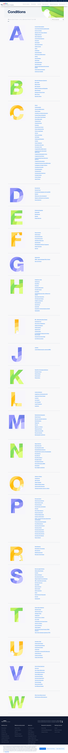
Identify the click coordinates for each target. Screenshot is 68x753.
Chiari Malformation (38, 119)
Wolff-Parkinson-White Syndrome (41, 697)
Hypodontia (37, 306)
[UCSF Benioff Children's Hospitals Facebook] (57, 720)
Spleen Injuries (37, 588)
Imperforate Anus (38, 321)
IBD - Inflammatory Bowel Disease (41, 319)
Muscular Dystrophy (38, 432)
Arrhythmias (37, 50)
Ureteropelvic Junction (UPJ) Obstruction (42, 651)
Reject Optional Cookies (60, 748)
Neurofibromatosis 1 (38, 457)
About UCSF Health (31, 743)
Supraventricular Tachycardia (40, 594)
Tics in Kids (37, 619)
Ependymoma (37, 214)
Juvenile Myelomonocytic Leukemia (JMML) (43, 349)
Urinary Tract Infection (39, 657)
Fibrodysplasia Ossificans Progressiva (42, 244)
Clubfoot (36, 141)
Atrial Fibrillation (38, 58)
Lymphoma (37, 406)
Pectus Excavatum (38, 504)
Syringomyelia (37, 598)
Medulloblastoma (38, 420)
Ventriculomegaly (38, 682)
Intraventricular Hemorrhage (40, 336)
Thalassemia (37, 615)
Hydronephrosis (38, 302)
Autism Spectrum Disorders (40, 69)
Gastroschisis (37, 257)
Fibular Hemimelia (38, 246)
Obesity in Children (38, 476)
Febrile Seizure (37, 234)
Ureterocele (37, 649)
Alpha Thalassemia (38, 36)
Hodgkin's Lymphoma (39, 300)
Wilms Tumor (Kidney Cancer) (40, 695)
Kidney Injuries (37, 375)
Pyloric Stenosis (38, 537)
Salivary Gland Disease (39, 570)
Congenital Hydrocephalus (40, 161)
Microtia (36, 424)
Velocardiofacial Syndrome (40, 672)
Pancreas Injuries (38, 498)
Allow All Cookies (42, 748)
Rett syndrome (37, 550)
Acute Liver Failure (38, 30)
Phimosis (36, 508)
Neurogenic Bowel (38, 459)
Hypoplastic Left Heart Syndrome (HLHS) (42, 308)
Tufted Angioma (38, 627)
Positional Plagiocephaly (39, 514)
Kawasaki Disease (38, 371)
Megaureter (37, 422)
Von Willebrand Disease (39, 686)
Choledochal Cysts (38, 123)
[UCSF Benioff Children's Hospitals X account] (59, 720)
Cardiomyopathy (38, 107)
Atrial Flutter (37, 60)
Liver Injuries (37, 400)
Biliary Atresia (37, 84)
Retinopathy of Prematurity (40, 548)
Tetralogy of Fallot (38, 613)
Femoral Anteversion (38, 236)
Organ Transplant (38, 482)
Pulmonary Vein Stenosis (39, 535)
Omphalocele (37, 478)
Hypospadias (37, 310)
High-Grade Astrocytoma (39, 296)
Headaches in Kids (38, 279)
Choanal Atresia (38, 121)
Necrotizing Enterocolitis (39, 447)
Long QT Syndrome (38, 404)
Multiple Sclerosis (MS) (39, 430)
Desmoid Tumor (38, 190)
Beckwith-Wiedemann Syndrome (41, 80)
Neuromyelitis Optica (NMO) (40, 463)
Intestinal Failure (38, 331)
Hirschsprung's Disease (39, 298)
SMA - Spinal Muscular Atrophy (40, 580)
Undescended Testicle (39, 643)
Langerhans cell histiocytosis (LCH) (41, 394)
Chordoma (37, 125)
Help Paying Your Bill (5, 741)
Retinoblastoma (38, 546)
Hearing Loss (37, 281)
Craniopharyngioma (38, 169)
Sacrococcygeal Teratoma (39, 568)
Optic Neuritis (37, 480)
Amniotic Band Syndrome (39, 38)
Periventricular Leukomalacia (40, 506)
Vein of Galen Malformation (40, 670)
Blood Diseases (38, 90)
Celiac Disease (37, 111)
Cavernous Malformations (39, 109)
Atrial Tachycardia (38, 64)
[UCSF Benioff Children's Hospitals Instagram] (60, 720)
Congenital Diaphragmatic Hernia (41, 154)
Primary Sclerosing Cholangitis (40, 521)
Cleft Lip (36, 133)
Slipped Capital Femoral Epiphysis (41, 578)
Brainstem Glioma (38, 96)
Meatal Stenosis (38, 416)
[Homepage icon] (8, 4)
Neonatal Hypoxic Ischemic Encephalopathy (43, 451)
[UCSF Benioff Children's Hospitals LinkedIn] (62, 720)
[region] (34, 749)
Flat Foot (36, 248)
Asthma (36, 56)
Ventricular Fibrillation (39, 676)
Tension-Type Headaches (39, 607)
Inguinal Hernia (37, 329)
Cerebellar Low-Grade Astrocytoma (41, 113)
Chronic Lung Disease (39, 131)
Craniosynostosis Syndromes (40, 173)
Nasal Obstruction (38, 445)
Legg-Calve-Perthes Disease (40, 396)
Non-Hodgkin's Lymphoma (40, 467)
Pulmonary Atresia (38, 527)
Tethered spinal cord (38, 611)
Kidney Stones (37, 377)
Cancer (36, 105)
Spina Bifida (37, 584)
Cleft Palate (37, 137)
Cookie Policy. (7, 751)
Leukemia (36, 398)
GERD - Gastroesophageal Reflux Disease (42, 259)
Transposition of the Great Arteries (41, 621)
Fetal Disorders (37, 242)
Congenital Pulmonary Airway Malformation (43, 163)
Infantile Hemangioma (39, 325)
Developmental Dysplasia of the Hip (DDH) (42, 192)
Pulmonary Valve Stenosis (39, 533)
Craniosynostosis (38, 171)
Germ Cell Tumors (38, 261)
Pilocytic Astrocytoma (39, 512)
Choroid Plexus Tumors (39, 127)
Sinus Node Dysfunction (39, 576)
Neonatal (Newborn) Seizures (40, 449)
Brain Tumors (37, 94)
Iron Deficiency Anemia (39, 338)
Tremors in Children (38, 623)
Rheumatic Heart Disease (39, 554)
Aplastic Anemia (38, 46)
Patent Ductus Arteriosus (39, 500)
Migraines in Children (39, 426)
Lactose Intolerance (38, 392)
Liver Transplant (38, 402)
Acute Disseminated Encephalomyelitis (42, 28)
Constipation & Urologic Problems (41, 165)
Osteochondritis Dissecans (40, 486)
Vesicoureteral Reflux (39, 684)
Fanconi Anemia (38, 232)
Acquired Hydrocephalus (39, 26)
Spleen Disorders (38, 586)
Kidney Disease (38, 373)
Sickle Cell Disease (38, 574)
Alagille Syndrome (38, 34)
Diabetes (36, 194)
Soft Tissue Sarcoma (38, 582)
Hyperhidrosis (37, 304)
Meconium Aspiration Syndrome (41, 418)
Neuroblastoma (37, 453)
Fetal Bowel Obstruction (39, 240)
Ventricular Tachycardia (39, 680)
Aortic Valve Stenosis (38, 44)
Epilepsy (36, 216)
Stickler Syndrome (38, 590)
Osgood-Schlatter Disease (39, 484)
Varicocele (37, 668)
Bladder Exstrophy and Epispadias (41, 88)
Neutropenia (37, 465)
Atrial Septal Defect (38, 62)
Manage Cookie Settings (51, 748)
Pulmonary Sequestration (39, 531)
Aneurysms (37, 40)
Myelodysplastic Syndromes (40, 434)
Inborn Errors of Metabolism (40, 323)
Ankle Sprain (37, 42)
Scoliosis (36, 572)
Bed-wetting (37, 82)
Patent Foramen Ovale (39, 502)
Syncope (36, 596)
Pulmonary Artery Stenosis (40, 525)
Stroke (36, 592)
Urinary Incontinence (38, 655)
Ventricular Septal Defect (39, 678)
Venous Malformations (39, 674)
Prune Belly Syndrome (39, 523)
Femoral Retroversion (39, 238)
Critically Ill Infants (38, 175)
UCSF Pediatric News (32, 741)
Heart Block (37, 283)
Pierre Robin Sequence (39, 510)
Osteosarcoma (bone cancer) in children (42, 488)
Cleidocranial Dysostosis (39, 139)
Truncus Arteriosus (38, 625)
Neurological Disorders (39, 461)
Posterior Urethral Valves (39, 516)
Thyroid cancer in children (39, 617)
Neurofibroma (37, 455)
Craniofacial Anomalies (39, 167)
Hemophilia (37, 291)
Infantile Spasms (38, 327)
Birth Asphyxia (37, 86)
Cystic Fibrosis (37, 179)
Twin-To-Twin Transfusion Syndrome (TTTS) (42, 632)
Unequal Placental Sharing (40, 645)
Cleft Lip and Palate (38, 135)
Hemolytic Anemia (38, 289)
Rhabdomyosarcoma (38, 552)
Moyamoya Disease (38, 428)
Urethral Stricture (38, 653)
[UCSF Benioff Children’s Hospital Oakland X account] (60, 722)
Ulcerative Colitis (38, 641)
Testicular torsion (38, 609)
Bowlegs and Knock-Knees (40, 92)
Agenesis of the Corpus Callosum (41, 32)
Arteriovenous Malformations (40, 54)
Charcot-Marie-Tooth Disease (40, 117)
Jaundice (36, 347)
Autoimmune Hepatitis (39, 71)
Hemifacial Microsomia (39, 287)
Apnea (36, 48)
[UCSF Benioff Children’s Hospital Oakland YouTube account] (62, 722)
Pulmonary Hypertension (39, 529)
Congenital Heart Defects (39, 156)
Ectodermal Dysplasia (39, 210)
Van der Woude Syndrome (39, 666)
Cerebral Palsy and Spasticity (40, 115)
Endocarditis (37, 212)
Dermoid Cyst (37, 188)
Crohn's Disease (38, 177)
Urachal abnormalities (39, 647)
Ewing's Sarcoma (38, 218)
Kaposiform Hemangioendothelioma (41, 369)
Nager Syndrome (38, 443)
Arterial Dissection (38, 52)
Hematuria (37, 285)
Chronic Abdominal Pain (39, 129)
